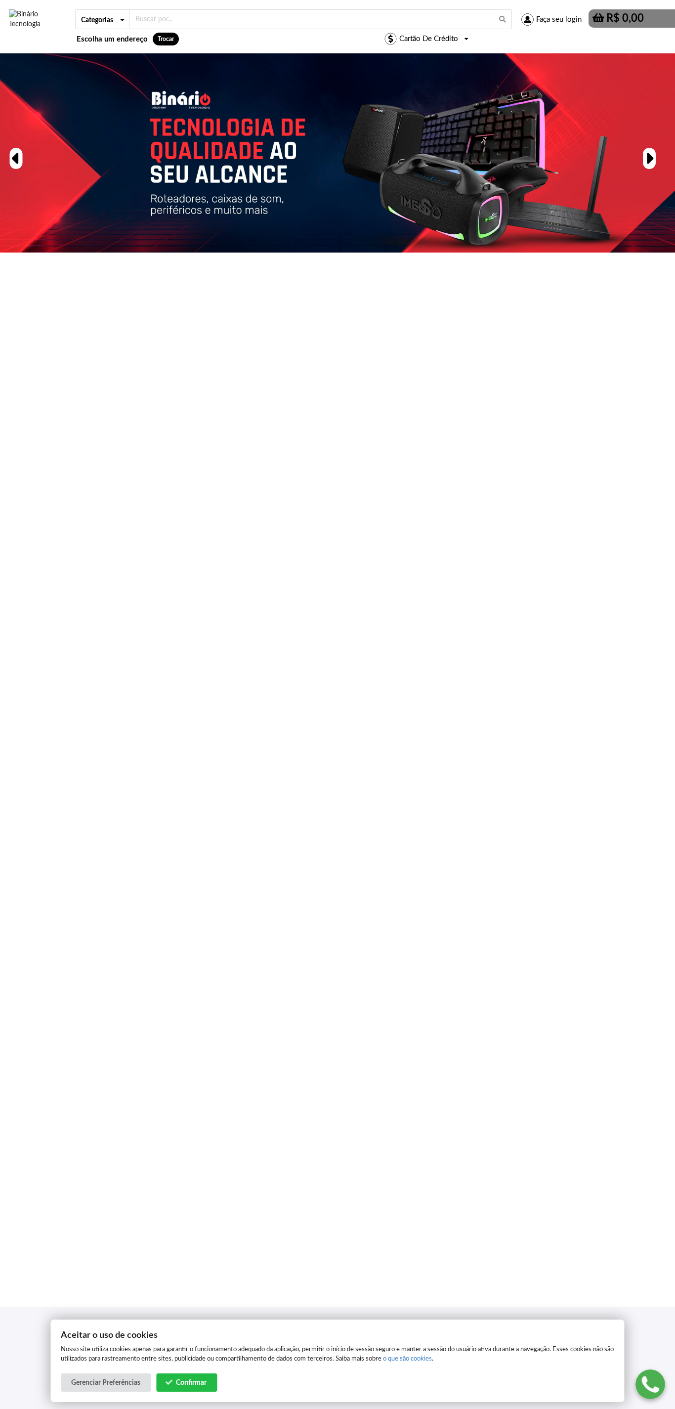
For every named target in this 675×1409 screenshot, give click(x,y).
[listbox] (102, 19)
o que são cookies (407, 1358)
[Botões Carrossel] (15, 153)
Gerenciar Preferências (105, 1382)
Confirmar (191, 1382)
